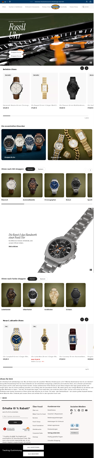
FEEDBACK (74, 433)
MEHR (4, 398)
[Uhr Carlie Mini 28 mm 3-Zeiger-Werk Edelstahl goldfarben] (44, 339)
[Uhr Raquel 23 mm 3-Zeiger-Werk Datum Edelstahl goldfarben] (44, 88)
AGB (13, 436)
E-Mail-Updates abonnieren (11, 416)
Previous (86, 170)
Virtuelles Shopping (54, 440)
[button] (5, 1)
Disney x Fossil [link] (46, 7)
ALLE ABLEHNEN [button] (33, 454)
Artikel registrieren (53, 425)
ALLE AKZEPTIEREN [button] (33, 447)
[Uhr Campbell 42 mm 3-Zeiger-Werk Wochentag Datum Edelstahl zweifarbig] (16, 339)
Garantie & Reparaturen (55, 414)
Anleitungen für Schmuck (55, 421)
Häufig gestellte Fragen (55, 437)
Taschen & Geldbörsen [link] (15, 7)
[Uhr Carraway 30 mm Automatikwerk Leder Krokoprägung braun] (72, 339)
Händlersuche (37, 429)
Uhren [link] (4, 7)
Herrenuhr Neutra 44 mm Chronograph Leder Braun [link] (22, 105)
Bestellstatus (52, 410)
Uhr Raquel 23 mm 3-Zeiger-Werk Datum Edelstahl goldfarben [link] (53, 105)
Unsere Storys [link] (74, 7)
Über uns (35, 410)
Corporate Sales (38, 433)
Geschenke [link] (63, 7)
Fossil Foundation (38, 425)
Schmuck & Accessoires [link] (32, 7)
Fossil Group (36, 422)
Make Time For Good (39, 414)
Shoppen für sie (16, 56)
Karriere (35, 418)
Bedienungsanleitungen (55, 418)
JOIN (15, 422)
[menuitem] (4, 6)
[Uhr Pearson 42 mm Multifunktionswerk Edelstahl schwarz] (72, 88)
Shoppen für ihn (16, 52)
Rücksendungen (53, 429)
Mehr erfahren (13, 246)
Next (90, 170)
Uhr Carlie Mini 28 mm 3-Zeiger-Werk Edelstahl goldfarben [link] (52, 356)
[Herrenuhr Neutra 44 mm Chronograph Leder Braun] (16, 88)
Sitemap (35, 437)
